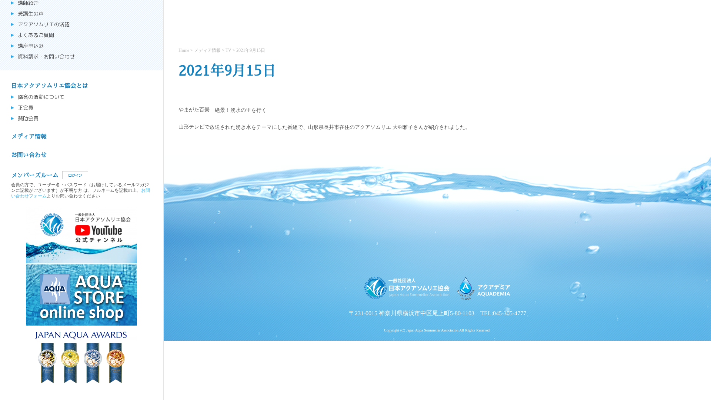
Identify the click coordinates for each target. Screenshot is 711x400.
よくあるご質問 (36, 35)
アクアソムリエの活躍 (44, 24)
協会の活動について (41, 97)
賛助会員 (28, 118)
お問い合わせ (29, 155)
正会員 (25, 107)
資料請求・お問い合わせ (46, 56)
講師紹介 (28, 3)
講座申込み (31, 46)
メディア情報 (29, 137)
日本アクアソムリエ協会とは (49, 86)
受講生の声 (31, 13)
